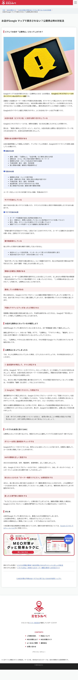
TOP (4, 10)
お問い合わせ (31, 646)
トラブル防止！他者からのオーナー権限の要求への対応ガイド (38, 568)
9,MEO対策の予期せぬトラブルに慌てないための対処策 (34, 10)
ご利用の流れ (31, 636)
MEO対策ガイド (11, 10)
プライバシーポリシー (39, 652)
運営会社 (44, 643)
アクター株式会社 (34, 623)
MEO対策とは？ (32, 639)
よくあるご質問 (32, 643)
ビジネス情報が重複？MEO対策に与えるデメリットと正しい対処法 (40, 565)
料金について (45, 636)
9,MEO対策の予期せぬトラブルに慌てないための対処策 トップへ (39, 578)
